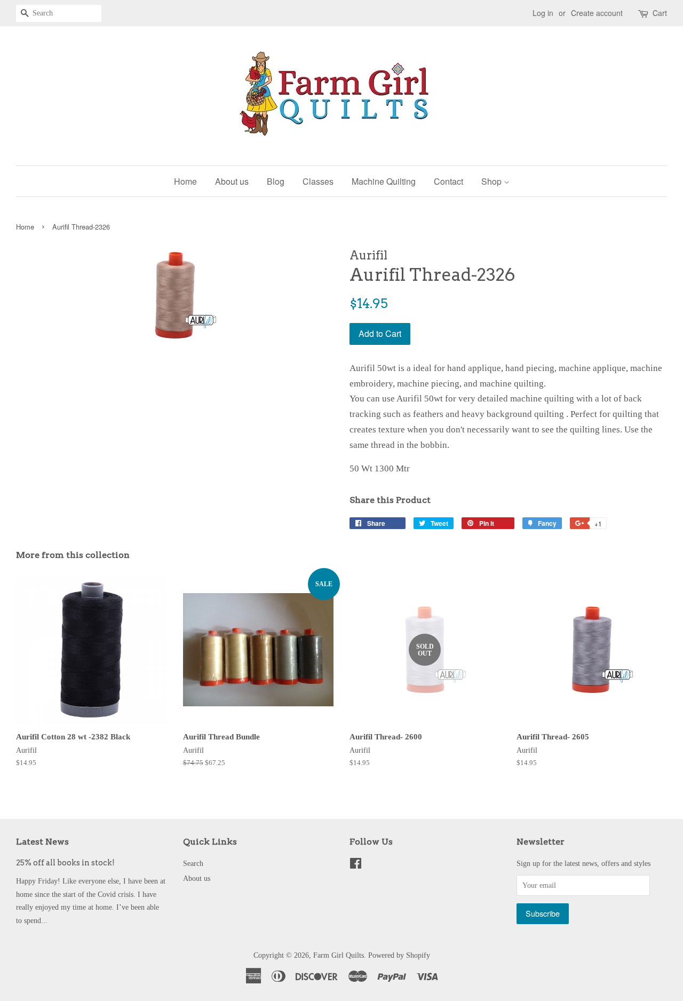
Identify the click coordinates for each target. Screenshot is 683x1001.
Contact (448, 181)
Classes (318, 181)
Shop (492, 181)
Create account (597, 12)
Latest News (42, 842)
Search (193, 863)
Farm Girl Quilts (338, 955)
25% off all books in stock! (65, 863)
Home (185, 181)
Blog (275, 181)
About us (232, 181)
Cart (660, 12)
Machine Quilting (384, 181)
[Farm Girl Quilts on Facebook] (356, 865)
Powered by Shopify (399, 955)
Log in (543, 12)
